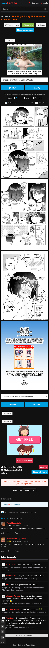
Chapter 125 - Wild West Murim (13, 627)
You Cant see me (13, 609)
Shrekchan (10, 564)
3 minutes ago (33, 579)
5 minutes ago (36, 603)
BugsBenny (10, 618)
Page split (29, 25)
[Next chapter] (2, 631)
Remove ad (10, 40)
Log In (45, 3)
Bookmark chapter (26, 30)
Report (42, 25)
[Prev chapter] (2, 626)
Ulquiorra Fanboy (13, 596)
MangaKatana (30, 645)
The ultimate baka (14, 523)
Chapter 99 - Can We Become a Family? (16, 603)
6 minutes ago (41, 612)
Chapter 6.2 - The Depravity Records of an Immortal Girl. (23, 567)
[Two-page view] (2, 621)
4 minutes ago (19, 590)
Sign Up (34, 3)
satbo (8, 584)
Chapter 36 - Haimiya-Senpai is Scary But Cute (19, 612)
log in (10, 504)
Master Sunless (12, 575)
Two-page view (13, 25)
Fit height (41, 103)
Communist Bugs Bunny (16, 539)
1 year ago (25, 525)
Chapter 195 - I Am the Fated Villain (15, 578)
